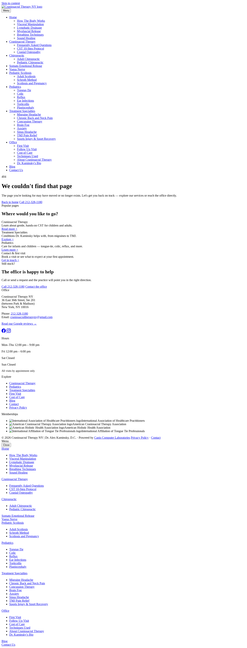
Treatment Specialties (22, 111)
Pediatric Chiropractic (30, 62)
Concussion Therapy (29, 121)
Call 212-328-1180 (30, 202)
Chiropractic (16, 55)
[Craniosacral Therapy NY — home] (22, 6)
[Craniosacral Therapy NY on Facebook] (4, 331)
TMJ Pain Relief (27, 135)
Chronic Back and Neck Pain (35, 118)
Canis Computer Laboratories (112, 437)
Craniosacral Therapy (22, 41)
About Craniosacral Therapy (34, 159)
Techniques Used (27, 156)
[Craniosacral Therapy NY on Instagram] (9, 331)
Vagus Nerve (17, 69)
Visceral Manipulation (30, 24)
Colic (20, 93)
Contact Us (16, 170)
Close (6, 445)
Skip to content (11, 3)
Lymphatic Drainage (29, 27)
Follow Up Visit (27, 149)
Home (13, 17)
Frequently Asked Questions (34, 45)
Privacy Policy (18, 407)
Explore (8, 239)
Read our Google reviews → (19, 323)
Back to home (10, 202)
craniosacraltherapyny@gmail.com (31, 317)
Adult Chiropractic (28, 59)
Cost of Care (24, 152)
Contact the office (36, 286)
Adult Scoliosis (26, 76)
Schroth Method (27, 79)
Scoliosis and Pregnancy (32, 83)
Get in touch (10, 260)
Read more (9, 229)
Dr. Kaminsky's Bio (29, 163)
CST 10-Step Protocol (30, 48)
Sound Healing (26, 38)
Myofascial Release (29, 31)
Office (13, 142)
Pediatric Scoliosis (20, 72)
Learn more (10, 249)
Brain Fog (23, 125)
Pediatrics (15, 86)
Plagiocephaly (25, 107)
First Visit (23, 145)
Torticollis (23, 104)
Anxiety (22, 128)
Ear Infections (25, 100)
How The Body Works (31, 20)
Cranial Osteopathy (29, 52)
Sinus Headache (27, 131)
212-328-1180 (19, 313)
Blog (12, 166)
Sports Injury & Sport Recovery (36, 138)
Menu (6, 10)
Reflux (21, 97)
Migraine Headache (29, 114)
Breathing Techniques (30, 34)
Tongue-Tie (24, 90)
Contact (14, 404)
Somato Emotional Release (25, 66)
